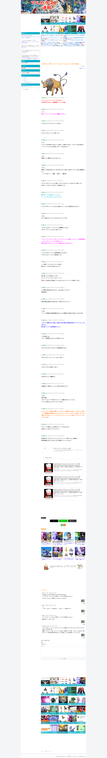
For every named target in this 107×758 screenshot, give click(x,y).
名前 (42, 642)
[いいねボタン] (82, 601)
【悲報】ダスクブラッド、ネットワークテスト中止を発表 (74, 35)
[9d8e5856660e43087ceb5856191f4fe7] (54, 83)
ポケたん (25, 80)
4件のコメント (82, 68)
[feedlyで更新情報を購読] (62, 525)
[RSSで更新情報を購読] (64, 525)
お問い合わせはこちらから (26, 86)
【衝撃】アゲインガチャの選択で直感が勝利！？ (72, 44)
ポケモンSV (44, 517)
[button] (72, 521)
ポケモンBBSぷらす (27, 82)
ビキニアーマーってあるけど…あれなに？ (48, 42)
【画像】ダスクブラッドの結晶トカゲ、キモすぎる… (50, 35)
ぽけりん (25, 77)
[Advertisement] (63, 54)
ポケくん (25, 78)
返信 (84, 603)
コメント (42, 646)
